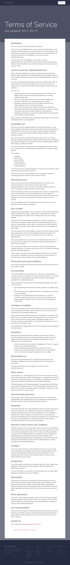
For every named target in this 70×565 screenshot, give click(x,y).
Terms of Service (38, 551)
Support (49, 552)
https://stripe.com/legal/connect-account (24, 530)
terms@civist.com (35, 524)
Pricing (38, 554)
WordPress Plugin (29, 557)
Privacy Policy (59, 551)
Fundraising (29, 552)
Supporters (29, 554)
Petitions (28, 550)
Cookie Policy (61, 554)
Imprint (38, 556)
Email (48, 550)
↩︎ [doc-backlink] (35, 530)
